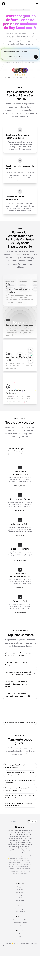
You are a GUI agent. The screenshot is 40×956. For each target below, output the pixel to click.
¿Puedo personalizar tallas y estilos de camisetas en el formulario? (19, 654)
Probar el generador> (20, 486)
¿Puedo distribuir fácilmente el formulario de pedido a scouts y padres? (16, 684)
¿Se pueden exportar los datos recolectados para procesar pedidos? (18, 695)
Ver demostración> (20, 560)
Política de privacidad (20, 922)
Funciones (20, 887)
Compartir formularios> (20, 612)
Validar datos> (20, 535)
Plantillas (20, 889)
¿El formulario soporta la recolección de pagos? (18, 663)
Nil (17, 943)
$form (20, 925)
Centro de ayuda (20, 909)
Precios (20, 895)
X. (3, 945)
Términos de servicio (20, 920)
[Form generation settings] (19, 57)
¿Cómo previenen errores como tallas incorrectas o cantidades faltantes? (18, 673)
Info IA (20, 898)
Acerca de (20, 933)
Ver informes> (20, 588)
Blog (20, 936)
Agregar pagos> (20, 510)
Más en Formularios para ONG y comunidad (20, 723)
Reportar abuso (20, 911)
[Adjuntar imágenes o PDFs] (4, 57)
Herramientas (20, 892)
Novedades (20, 900)
